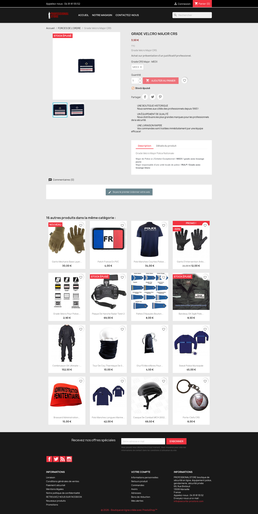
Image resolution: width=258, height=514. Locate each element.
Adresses (136, 493)
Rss (63, 459)
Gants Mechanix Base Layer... (67, 261)
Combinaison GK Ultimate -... (66, 365)
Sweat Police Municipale (191, 365)
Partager (145, 97)
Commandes (137, 485)
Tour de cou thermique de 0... (108, 365)
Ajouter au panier (160, 80)
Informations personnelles (144, 477)
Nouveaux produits (56, 500)
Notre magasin (102, 15)
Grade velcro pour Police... (66, 313)
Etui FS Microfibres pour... (150, 365)
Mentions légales (55, 489)
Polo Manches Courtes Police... (150, 261)
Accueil (83, 15)
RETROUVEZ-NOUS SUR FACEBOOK (64, 496)
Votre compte (140, 472)
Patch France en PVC (108, 261)
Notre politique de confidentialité (63, 493)
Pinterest (160, 97)
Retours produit (139, 481)
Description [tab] (144, 145)
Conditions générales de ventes (62, 481)
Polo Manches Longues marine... (108, 417)
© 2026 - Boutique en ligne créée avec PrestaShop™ (129, 510)
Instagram (69, 459)
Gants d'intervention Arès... (191, 261)
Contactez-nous (127, 15)
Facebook (49, 459)
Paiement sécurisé (55, 485)
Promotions (52, 504)
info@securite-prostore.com (188, 501)
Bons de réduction (140, 496)
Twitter (56, 459)
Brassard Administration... (67, 417)
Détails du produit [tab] (166, 145)
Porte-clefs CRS (191, 417)
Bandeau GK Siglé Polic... (191, 313)
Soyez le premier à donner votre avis (131, 191)
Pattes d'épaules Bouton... (149, 313)
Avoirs (134, 489)
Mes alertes (137, 500)
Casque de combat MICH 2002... (149, 417)
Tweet (153, 97)
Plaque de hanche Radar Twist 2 (108, 313)
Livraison (50, 477)
